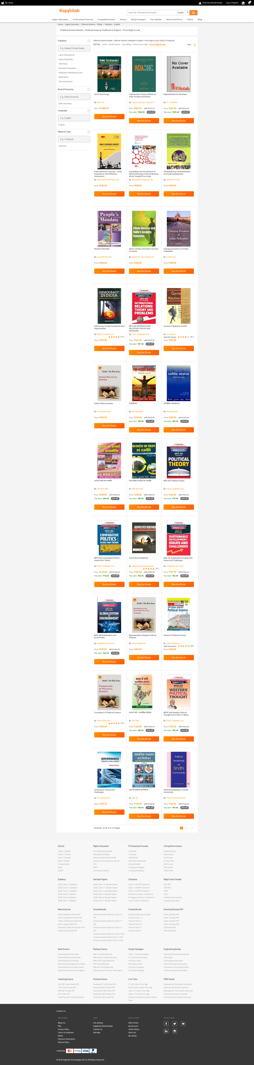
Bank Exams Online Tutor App (140, 988)
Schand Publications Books (139, 915)
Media (60, 1036)
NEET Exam (168, 864)
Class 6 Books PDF (171, 921)
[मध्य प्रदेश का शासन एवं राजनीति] (144, 460)
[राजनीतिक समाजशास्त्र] (178, 383)
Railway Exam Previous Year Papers (107, 970)
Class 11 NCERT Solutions (139, 888)
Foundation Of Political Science (107, 712)
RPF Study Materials (101, 964)
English (62, 125)
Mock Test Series (174, 19)
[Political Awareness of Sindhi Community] (178, 770)
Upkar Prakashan (66, 59)
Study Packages (138, 19)
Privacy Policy (63, 1029)
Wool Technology (101, 94)
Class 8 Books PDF (171, 915)
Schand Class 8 (134, 931)
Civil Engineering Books (173, 961)
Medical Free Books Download (176, 988)
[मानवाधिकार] (144, 383)
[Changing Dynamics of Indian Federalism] (178, 229)
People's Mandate (101, 249)
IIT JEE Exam (169, 861)
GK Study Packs (134, 961)
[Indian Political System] (109, 383)
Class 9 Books (64, 861)
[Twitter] (174, 1024)
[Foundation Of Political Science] (109, 692)
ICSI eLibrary (98, 1023)
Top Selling (126, 44)
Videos (190, 19)
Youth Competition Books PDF (70, 918)
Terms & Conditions (66, 1033)
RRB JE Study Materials (102, 954)
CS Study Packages (136, 871)
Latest (104, 44)
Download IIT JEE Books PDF (104, 984)
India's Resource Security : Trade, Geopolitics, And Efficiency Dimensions (108, 173)
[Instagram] (174, 1032)
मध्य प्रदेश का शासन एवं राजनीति (140, 481)
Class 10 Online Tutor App (138, 994)
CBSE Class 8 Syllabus (67, 897)
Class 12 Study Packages (138, 954)
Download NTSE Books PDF (104, 991)
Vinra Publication (66, 81)
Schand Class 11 (135, 921)
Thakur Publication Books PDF (70, 921)
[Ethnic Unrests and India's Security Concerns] (144, 229)
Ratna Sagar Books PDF (67, 924)
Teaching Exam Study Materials (70, 997)
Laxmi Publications (66, 55)
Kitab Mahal (63, 77)
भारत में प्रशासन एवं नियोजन (138, 790)
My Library (132, 1036)
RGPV (95, 867)
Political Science (88, 24)
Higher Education (60, 19)
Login (228, 3)
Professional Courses (83, 19)
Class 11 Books (64, 854)
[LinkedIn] (166, 1032)
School (123, 19)
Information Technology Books (176, 967)
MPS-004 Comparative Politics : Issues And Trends (107, 559)
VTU (95, 864)
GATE (166, 891)
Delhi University (65, 103)
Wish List (132, 1033)
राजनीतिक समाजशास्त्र (172, 403)
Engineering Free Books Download (178, 984)
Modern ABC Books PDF (67, 931)
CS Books (132, 854)
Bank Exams (169, 854)
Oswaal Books (64, 864)
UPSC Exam (168, 871)
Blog (200, 19)
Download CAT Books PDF (103, 997)
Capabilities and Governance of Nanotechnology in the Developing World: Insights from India (143, 173)
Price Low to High (140, 44)
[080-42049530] (243, 3)
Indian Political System (103, 403)
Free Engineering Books (102, 851)
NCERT (60, 871)
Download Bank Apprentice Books (71, 964)
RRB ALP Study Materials (103, 967)
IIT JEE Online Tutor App (138, 984)
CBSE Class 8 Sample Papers (105, 897)
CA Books (132, 851)
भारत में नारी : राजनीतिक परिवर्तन (140, 712)
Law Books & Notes (101, 871)
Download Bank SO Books (68, 961)
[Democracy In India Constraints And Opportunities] (109, 306)
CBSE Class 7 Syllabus (67, 901)
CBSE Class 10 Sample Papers (105, 891)
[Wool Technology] (109, 74)
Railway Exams (170, 851)
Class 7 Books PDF (171, 918)
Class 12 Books (64, 851)
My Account (133, 1026)
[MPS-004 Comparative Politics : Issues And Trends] (109, 538)
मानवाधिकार (133, 403)
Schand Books (134, 864)
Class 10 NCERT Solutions (139, 891)
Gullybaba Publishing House (70, 73)
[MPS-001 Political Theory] (178, 460)
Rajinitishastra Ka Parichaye (175, 94)
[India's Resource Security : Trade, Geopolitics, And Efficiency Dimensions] (109, 151)
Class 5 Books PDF (171, 924)
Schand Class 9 (134, 927)
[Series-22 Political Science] (178, 615)
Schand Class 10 (135, 924)
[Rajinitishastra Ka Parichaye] (178, 74)
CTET (166, 894)
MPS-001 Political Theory (174, 481)
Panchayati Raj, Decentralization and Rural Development (177, 172)
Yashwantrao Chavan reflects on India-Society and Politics (142, 95)
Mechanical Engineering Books (176, 954)
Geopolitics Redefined (138, 558)
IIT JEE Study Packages (137, 958)
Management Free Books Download (178, 991)
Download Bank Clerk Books (69, 958)
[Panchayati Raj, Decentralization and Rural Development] (178, 151)
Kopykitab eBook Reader (103, 1026)
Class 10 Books (64, 858)
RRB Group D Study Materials (105, 958)
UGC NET (167, 885)
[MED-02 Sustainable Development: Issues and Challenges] (178, 538)
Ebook (99, 24)
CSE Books (168, 958)
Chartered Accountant (173, 897)
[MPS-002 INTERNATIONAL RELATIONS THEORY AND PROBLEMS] (144, 306)
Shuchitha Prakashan (137, 861)
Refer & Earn (133, 1023)
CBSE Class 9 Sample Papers (105, 894)
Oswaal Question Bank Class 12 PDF (108, 937)
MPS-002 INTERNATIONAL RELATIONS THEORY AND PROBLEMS (140, 328)
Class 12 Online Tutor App (138, 991)
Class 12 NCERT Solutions (139, 885)
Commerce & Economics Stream (106, 861)
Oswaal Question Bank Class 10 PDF (108, 940)
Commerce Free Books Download (177, 997)
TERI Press (63, 64)
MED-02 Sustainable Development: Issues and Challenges (178, 559)
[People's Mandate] (109, 229)
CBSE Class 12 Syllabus (67, 885)
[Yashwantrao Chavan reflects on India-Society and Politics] (144, 74)
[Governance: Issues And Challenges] (109, 770)
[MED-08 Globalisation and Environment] (109, 615)
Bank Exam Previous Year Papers (71, 970)
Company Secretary (172, 901)
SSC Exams (168, 867)
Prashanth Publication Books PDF (71, 927)
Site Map (96, 1033)
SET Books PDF (64, 994)
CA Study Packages (136, 867)
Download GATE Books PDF (104, 994)
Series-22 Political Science (175, 635)
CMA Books (133, 858)
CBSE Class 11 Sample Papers (105, 888)
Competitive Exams (106, 19)
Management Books (101, 854)
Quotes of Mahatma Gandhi (175, 326)
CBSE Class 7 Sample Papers (105, 901)
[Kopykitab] (69, 10)
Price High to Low (157, 44)
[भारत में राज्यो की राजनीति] (109, 460)
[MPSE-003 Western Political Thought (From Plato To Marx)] (178, 692)
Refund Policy (63, 1042)
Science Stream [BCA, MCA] (104, 858)
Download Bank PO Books (68, 954)
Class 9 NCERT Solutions (138, 901)
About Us (61, 1023)
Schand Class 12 (135, 918)
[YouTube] (183, 1024)
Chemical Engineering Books (175, 970)
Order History (133, 1029)
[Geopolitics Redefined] (144, 537)
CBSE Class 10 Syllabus (67, 891)
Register (235, 3)
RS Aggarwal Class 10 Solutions (141, 897)
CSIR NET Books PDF (66, 991)
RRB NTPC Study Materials (104, 961)
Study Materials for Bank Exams (71, 967)
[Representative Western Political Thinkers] (144, 615)
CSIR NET (167, 888)
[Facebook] (166, 1024)
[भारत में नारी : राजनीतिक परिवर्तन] (144, 692)
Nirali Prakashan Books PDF (69, 915)
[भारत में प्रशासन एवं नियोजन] (144, 770)
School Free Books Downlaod (175, 994)
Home (60, 24)
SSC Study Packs (135, 964)
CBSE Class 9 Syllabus (67, 894)
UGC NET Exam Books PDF (68, 984)
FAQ (59, 1026)
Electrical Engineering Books (175, 964)
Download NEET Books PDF (104, 988)
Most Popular (114, 44)
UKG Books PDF (170, 931)
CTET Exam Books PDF (67, 988)
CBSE (60, 867)
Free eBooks (156, 19)
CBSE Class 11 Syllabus (67, 888)
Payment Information (66, 1039)
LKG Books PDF (170, 927)
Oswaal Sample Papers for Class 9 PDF (109, 934)
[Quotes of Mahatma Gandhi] (178, 306)
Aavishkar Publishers (67, 68)
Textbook (108, 24)
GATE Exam (168, 858)
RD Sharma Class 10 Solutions (140, 894)
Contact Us (61, 1011)
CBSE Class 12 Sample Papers (105, 885)
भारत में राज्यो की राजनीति (103, 481)
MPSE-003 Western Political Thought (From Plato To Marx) (176, 713)
